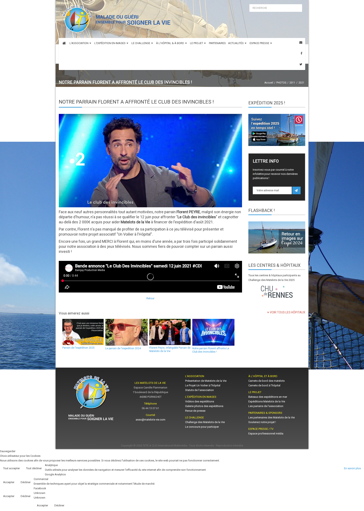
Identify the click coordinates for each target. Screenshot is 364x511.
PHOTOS (281, 82)
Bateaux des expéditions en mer (267, 396)
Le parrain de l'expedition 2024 (123, 348)
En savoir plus (352, 468)
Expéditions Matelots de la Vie (266, 401)
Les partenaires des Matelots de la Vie (271, 417)
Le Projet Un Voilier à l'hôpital (202, 385)
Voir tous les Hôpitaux (287, 312)
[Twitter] (301, 64)
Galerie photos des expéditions (204, 406)
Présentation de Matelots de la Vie (205, 380)
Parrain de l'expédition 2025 (78, 347)
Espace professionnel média (265, 433)
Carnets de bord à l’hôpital (264, 385)
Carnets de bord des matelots (266, 380)
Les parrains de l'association (265, 406)
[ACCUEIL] (64, 43)
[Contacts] (300, 42)
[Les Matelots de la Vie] (115, 20)
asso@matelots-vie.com (150, 419)
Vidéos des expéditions (199, 401)
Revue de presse (195, 410)
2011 (292, 82)
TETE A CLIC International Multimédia (165, 445)
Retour (150, 298)
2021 (301, 82)
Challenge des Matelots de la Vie (205, 422)
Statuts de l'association (199, 390)
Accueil (268, 82)
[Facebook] (301, 53)
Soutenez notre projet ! (262, 422)
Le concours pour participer (202, 426)
